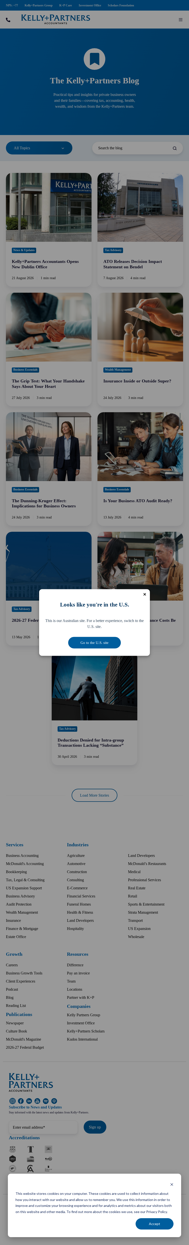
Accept (154, 1224)
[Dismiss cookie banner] (171, 1184)
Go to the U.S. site (94, 643)
